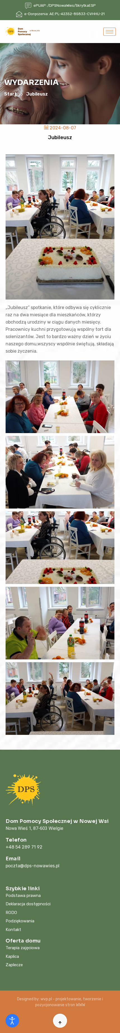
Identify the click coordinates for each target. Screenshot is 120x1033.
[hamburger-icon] (109, 32)
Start (11, 94)
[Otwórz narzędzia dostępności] (12, 1020)
